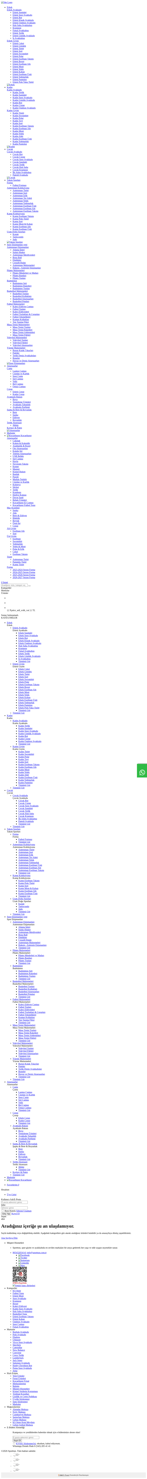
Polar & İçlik (18, 549)
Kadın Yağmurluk (21, 141)
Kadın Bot (17, 102)
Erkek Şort (17, 51)
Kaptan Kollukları (21, 319)
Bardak (16, 474)
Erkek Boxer (18, 61)
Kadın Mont (18, 131)
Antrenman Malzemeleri (24, 265)
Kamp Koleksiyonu (16, 213)
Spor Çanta (18, 376)
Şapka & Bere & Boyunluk (19, 410)
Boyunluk (17, 420)
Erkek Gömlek (19, 46)
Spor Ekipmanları (17, 244)
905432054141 (19, 1252)
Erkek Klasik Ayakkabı (23, 20)
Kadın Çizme (19, 105)
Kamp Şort (18, 221)
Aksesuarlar (12, 366)
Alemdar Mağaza (20, 1409)
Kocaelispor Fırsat (21, 1381)
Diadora (16, 1337)
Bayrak (16, 520)
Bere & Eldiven (20, 515)
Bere (15, 412)
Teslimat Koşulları (21, 1394)
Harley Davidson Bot (22, 1365)
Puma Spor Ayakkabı (22, 1368)
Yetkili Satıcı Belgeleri (25, 1285)
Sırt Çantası (18, 379)
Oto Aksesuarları (20, 448)
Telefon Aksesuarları (22, 453)
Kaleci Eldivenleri (21, 311)
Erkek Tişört (18, 48)
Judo (15, 239)
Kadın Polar (18, 118)
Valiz (15, 381)
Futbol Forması (19, 185)
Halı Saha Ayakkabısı (22, 25)
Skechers (17, 1345)
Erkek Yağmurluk (21, 77)
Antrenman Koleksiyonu (18, 188)
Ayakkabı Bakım (14, 397)
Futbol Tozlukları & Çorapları (26, 314)
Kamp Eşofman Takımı (23, 216)
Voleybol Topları (20, 340)
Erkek (9, 7)
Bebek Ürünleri (20, 500)
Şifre (3, 1205)
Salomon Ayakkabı (21, 1363)
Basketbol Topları (21, 293)
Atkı (15, 513)
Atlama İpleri (19, 250)
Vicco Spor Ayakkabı (22, 1342)
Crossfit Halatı (19, 262)
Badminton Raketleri (22, 286)
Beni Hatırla (10, 1211)
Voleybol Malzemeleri (17, 337)
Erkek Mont (18, 66)
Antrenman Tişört (21, 190)
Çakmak (16, 440)
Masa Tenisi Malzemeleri (18, 324)
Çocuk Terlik (19, 164)
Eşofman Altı (19, 531)
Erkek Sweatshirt (20, 53)
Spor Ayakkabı (19, 1298)
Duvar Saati (18, 497)
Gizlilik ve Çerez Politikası (25, 1396)
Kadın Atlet (18, 136)
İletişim (16, 1386)
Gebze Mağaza (19, 1420)
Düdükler (17, 260)
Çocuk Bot (18, 154)
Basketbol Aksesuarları (23, 299)
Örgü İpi (16, 523)
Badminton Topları (21, 288)
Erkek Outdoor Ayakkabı (24, 23)
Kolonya (17, 484)
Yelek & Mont (19, 546)
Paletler (16, 353)
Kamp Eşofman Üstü (22, 229)
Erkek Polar (18, 56)
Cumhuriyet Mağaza (22, 1414)
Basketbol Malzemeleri (17, 291)
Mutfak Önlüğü (20, 479)
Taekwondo (18, 237)
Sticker (16, 487)
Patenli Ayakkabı (20, 175)
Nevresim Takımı (20, 464)
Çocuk (10, 149)
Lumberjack (18, 1358)
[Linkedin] (23, 1263)
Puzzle (16, 477)
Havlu (15, 461)
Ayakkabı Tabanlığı (21, 404)
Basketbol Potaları (21, 301)
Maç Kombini (13, 508)
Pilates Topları (19, 278)
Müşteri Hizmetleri (21, 1389)
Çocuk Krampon (20, 170)
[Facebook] (24, 1255)
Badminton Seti (20, 283)
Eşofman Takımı (20, 554)
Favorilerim (13, 1185)
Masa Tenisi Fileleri (21, 335)
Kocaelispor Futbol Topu (24, 505)
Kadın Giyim (13, 110)
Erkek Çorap (18, 391)
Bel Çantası (18, 384)
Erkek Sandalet (19, 12)
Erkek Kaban (19, 72)
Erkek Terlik (18, 33)
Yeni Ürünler (18, 1376)
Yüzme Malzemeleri (16, 348)
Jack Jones (17, 1360)
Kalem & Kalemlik (21, 443)
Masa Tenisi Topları (22, 327)
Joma (15, 1370)
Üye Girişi (11, 1194)
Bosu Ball (17, 257)
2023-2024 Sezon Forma (24, 569)
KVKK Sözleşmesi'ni (26, 1443)
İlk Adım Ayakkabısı (22, 172)
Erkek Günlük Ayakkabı (24, 35)
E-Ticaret (66, 1475)
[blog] (21, 1265)
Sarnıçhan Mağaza (21, 1417)
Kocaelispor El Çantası (23, 502)
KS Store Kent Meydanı (24, 1422)
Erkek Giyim (13, 41)
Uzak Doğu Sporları (16, 231)
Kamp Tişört (18, 564)
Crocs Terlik (18, 1355)
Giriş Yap (6, 1214)
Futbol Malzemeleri (16, 304)
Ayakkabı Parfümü (21, 407)
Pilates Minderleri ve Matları (25, 273)
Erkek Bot (17, 17)
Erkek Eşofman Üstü (22, 74)
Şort (14, 533)
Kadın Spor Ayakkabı (22, 97)
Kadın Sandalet (20, 95)
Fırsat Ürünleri (19, 1378)
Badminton (12, 281)
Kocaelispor (26, 435)
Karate (16, 234)
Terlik (15, 490)
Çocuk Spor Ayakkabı (23, 159)
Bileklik (16, 518)
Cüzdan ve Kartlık (21, 373)
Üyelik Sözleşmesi (21, 1399)
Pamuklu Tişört (19, 562)
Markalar (11, 433)
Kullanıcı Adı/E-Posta (11, 1199)
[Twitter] (22, 1258)
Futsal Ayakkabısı (21, 30)
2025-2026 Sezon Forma (24, 575)
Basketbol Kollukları (22, 296)
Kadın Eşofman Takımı (23, 126)
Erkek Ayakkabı (14, 10)
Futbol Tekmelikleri (21, 317)
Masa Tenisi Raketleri (22, 330)
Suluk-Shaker (19, 252)
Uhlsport (17, 1340)
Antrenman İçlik (20, 195)
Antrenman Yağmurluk (23, 203)
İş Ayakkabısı (19, 38)
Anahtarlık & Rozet (21, 446)
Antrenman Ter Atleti (22, 198)
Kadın (9, 87)
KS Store (17, 1291)
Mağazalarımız (19, 1383)
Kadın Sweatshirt (20, 115)
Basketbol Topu (20, 1314)
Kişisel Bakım (19, 471)
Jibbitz (16, 425)
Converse (17, 1352)
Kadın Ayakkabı (14, 90)
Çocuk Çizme (19, 157)
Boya (15, 399)
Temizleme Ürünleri (22, 402)
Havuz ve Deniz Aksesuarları (26, 361)
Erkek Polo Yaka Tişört (23, 82)
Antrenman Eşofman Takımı (25, 211)
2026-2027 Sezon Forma (24, 577)
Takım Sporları (13, 180)
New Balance (19, 1350)
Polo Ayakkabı (19, 1334)
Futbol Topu (18, 1293)
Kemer (16, 466)
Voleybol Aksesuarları (23, 345)
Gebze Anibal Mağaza (23, 1425)
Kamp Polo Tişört (21, 219)
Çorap (9, 389)
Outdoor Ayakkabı (21, 1321)
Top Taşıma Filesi (21, 322)
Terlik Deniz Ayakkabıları (24, 355)
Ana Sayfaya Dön (9, 1238)
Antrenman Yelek (20, 201)
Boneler (16, 358)
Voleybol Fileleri (20, 342)
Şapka (15, 415)
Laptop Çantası (19, 371)
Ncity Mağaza (19, 1412)
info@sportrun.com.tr (37, 1252)
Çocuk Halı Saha (20, 167)
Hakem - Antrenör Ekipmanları (27, 268)
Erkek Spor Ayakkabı (22, 15)
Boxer (15, 1303)
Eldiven (16, 417)
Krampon (17, 28)
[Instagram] (24, 1260)
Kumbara (17, 492)
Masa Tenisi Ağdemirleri (24, 332)
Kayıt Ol (16, 1213)
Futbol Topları (19, 309)
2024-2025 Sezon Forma (24, 572)
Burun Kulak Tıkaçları (23, 350)
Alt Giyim (11, 528)
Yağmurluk (18, 544)
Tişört (9, 557)
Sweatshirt (17, 541)
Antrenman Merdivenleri (24, 255)
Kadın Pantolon (20, 144)
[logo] (6, 2)
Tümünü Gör (24, 661)
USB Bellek (18, 456)
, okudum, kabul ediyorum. (38, 1443)
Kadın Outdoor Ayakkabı (24, 108)
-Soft (60, 1475)
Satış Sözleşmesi (20, 1401)
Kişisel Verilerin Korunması (25, 1391)
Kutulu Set (17, 451)
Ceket (15, 551)
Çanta (9, 368)
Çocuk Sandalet (20, 162)
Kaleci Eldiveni (20, 1306)
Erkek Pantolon (20, 79)
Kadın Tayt (18, 121)
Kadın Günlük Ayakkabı (24, 100)
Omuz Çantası (19, 386)
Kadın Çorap (18, 394)
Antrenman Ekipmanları (18, 247)
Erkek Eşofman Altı (22, 64)
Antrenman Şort (20, 193)
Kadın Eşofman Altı (22, 128)
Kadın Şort (18, 123)
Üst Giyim (11, 536)
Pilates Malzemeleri (16, 270)
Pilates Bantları (19, 275)
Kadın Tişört (18, 113)
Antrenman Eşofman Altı (24, 208)
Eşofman (17, 539)
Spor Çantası (18, 1324)
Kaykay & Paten (14, 428)
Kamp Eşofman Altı (22, 226)
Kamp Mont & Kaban (23, 224)
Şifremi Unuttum (23, 1211)
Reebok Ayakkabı (21, 1332)
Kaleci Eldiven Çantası (23, 306)
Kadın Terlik (18, 92)
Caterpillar (17, 1347)
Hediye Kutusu (19, 495)
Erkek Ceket (18, 43)
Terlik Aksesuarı (14, 422)
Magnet (16, 469)
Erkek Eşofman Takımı (23, 59)
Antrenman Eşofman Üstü (24, 206)
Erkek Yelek (18, 69)
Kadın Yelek (18, 133)
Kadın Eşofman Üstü (22, 139)
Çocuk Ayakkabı (14, 152)
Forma (10, 182)
